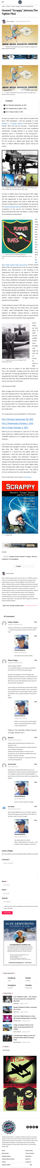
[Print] (24, 1165)
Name (4, 881)
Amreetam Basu (17, 1020)
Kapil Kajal (16, 1003)
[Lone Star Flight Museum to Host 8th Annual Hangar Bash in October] (7, 1018)
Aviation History (14, 556)
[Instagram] (11, 986)
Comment (6, 860)
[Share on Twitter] (16, 1165)
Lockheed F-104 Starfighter (10, 559)
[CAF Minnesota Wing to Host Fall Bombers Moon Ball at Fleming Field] (7, 1038)
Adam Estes (16, 1012)
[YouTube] (37, 573)
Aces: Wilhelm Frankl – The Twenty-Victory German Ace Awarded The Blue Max (25, 999)
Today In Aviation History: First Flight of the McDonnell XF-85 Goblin (23, 1027)
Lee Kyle (11, 806)
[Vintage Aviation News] (20, 2)
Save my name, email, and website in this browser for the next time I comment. (21, 907)
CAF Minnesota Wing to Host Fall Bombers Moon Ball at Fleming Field (24, 1038)
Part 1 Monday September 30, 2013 (15, 105)
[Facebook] (35, 573)
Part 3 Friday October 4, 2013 (14, 112)
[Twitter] (28, 979)
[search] (36, 2)
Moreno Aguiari (10, 21)
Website (5, 898)
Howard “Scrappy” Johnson (28, 556)
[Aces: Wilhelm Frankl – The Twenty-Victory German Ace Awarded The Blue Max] (7, 999)
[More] (28, 1165)
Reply (35, 622)
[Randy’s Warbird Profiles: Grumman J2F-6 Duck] (7, 1009)
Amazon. (29, 477)
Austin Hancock (17, 1031)
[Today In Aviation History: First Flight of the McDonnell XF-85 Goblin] (7, 1027)
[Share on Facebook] (12, 1165)
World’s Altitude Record (13, 207)
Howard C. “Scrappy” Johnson (12, 123)
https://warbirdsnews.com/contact (24, 842)
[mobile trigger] (3, 2)
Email (4, 890)
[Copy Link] (20, 1165)
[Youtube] (28, 986)
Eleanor (11, 737)
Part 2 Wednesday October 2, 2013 (15, 108)
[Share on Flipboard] (28, 566)
